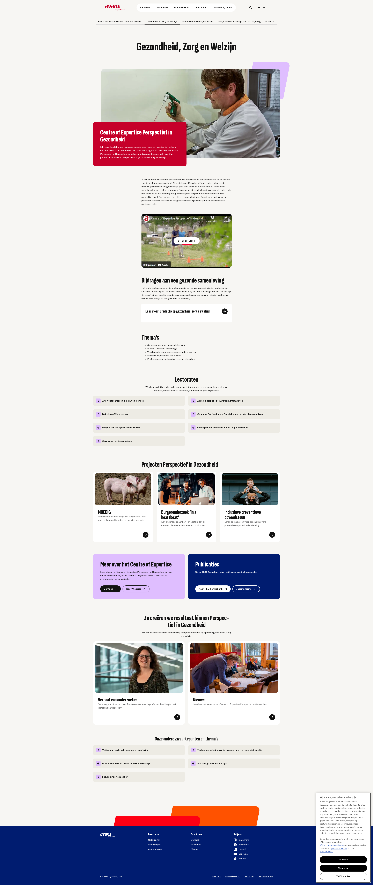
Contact (108, 588)
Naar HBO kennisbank (210, 588)
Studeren (145, 7)
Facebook (244, 844)
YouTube (243, 853)
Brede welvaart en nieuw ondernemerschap (120, 21)
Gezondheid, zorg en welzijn (162, 21)
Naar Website (133, 588)
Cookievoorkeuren (265, 877)
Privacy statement (232, 877)
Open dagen (154, 844)
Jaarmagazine (243, 588)
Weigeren (343, 868)
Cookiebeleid (249, 877)
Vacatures (196, 844)
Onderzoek (162, 7)
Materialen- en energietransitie (197, 21)
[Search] (251, 7)
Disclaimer (216, 877)
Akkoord (343, 859)
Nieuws (194, 849)
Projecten (270, 21)
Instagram (244, 839)
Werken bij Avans (222, 7)
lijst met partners (339, 848)
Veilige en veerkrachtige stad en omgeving (239, 21)
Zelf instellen (343, 876)
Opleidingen (154, 839)
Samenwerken (181, 7)
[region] (343, 838)
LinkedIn (243, 849)
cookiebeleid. (326, 851)
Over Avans (201, 7)
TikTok (242, 858)
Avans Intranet (155, 849)
